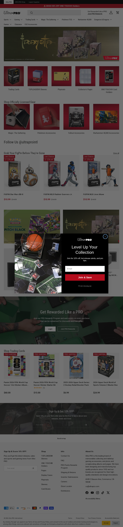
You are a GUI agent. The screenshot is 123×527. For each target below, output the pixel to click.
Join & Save (85, 277)
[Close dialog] (105, 236)
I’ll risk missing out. (85, 286)
